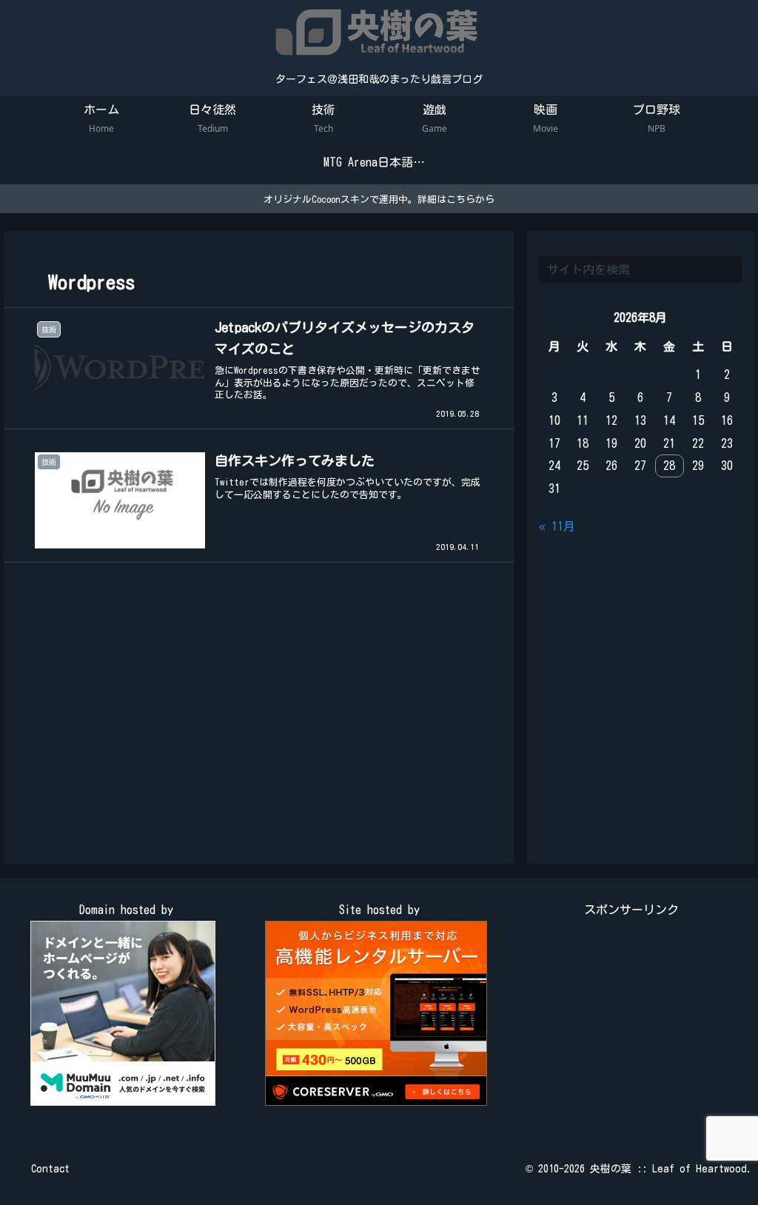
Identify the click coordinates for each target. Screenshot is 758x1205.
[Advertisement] (259, 716)
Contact (50, 1169)
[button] (728, 269)
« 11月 (557, 526)
